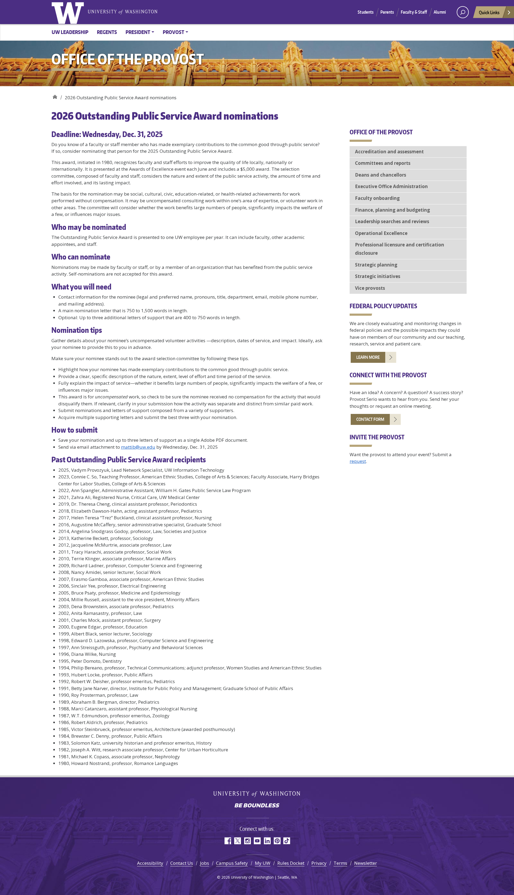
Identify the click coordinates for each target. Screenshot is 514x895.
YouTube (257, 840)
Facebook (227, 840)
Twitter (237, 840)
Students (365, 12)
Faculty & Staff (414, 12)
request (358, 461)
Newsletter (365, 863)
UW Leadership (70, 32)
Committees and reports (382, 163)
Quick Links (489, 12)
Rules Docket (290, 863)
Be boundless (257, 806)
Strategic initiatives (377, 276)
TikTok (286, 840)
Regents (107, 32)
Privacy (319, 863)
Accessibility (150, 863)
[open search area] (463, 12)
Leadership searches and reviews (392, 221)
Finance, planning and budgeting (392, 210)
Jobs (204, 863)
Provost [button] (173, 32)
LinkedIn (267, 840)
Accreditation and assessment (389, 151)
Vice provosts (370, 288)
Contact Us (181, 863)
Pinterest (277, 840)
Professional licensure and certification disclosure (399, 249)
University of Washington (68, 12)
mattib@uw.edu (138, 447)
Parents (387, 12)
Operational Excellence (381, 233)
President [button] (138, 32)
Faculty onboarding (377, 198)
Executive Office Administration (391, 186)
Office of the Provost (54, 96)
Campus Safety (232, 863)
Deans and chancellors (380, 175)
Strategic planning (376, 265)
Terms (340, 863)
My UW (262, 863)
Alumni (440, 12)
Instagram (247, 840)
